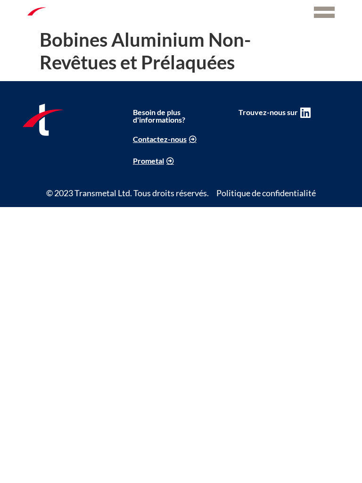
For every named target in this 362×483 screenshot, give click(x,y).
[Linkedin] (306, 112)
